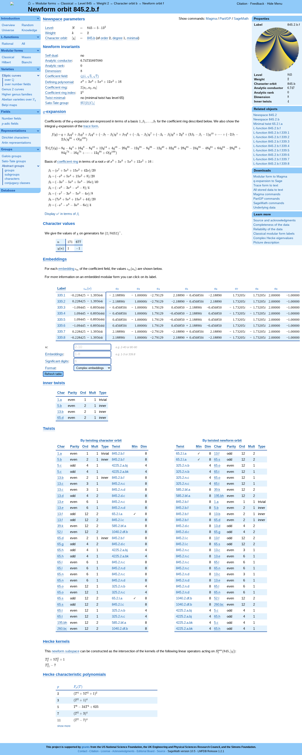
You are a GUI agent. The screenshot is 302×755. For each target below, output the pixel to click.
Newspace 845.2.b (266, 119)
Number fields (11, 118)
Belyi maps (9, 105)
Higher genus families (17, 94)
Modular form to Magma (270, 176)
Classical (67, 3)
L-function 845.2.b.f (267, 128)
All (23, 43)
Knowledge (29, 30)
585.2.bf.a (119, 526)
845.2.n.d (118, 489)
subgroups (12, 174)
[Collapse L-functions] (38, 37)
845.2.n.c (118, 483)
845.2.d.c (118, 496)
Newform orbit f (153, 3)
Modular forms (46, 3)
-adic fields (10, 123)
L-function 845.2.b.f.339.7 (271, 159)
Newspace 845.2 (265, 115)
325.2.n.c (118, 592)
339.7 (61, 331)
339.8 (61, 337)
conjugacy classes (17, 183)
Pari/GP (225, 18)
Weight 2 (103, 3)
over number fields (18, 84)
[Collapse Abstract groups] (38, 166)
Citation (242, 3)
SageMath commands (268, 203)
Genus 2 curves (13, 89)
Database (8, 190)
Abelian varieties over (19, 99)
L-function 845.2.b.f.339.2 (271, 137)
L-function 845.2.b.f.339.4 (271, 146)
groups (9, 170)
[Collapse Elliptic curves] (38, 75)
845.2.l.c (118, 520)
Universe (8, 30)
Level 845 (85, 3)
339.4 (61, 313)
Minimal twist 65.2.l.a (268, 124)
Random (28, 25)
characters (12, 178)
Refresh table (53, 374)
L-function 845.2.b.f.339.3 (271, 141)
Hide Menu (274, 3)
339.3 (61, 307)
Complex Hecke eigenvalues (273, 238)
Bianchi (27, 62)
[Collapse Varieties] (38, 69)
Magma (211, 18)
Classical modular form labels (273, 233)
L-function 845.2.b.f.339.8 (271, 163)
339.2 (61, 301)
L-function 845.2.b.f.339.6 (271, 154)
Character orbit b (126, 3)
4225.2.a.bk (120, 471)
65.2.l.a (117, 514)
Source (161, 751)
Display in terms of (62, 214)
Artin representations (16, 142)
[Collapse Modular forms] (38, 50)
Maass (26, 57)
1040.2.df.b (120, 532)
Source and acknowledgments (274, 220)
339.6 (61, 325)
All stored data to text (268, 189)
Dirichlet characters (15, 137)
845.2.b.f (118, 453)
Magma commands (266, 194)
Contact (82, 751)
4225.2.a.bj (120, 465)
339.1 (61, 295)
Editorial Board (146, 751)
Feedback (257, 3)
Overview (8, 25)
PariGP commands (266, 198)
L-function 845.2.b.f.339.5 (271, 150)
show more (64, 726)
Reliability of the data (268, 229)
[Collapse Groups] (38, 149)
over (9, 80)
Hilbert (6, 62)
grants (86, 747)
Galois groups (11, 156)
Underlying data (264, 207)
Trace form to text (265, 185)
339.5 (61, 319)
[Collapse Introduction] (38, 18)
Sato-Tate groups (14, 161)
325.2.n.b (118, 586)
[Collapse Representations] (38, 131)
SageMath (241, 18)
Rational (7, 43)
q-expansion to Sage (267, 181)
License (105, 751)
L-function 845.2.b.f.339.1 (271, 132)
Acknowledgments (123, 751)
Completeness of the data (271, 224)
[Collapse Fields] (38, 112)
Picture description (266, 242)
